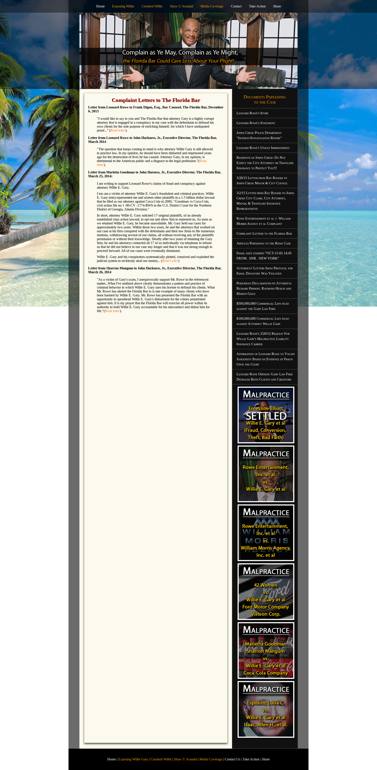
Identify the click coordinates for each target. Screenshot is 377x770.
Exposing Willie (123, 6)
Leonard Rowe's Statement (255, 123)
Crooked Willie (152, 6)
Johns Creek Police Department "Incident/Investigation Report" (259, 135)
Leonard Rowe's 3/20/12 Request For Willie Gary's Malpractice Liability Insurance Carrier (263, 339)
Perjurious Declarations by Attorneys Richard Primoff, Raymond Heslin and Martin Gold (263, 288)
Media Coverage (211, 6)
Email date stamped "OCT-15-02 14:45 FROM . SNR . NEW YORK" (263, 255)
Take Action (257, 6)
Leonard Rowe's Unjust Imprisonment (263, 148)
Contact (236, 6)
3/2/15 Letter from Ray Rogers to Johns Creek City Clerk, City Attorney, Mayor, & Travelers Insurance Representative (265, 200)
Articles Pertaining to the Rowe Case (263, 243)
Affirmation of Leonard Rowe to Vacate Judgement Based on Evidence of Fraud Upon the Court (265, 359)
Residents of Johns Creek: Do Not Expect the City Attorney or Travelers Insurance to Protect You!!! (264, 163)
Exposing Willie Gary (133, 759)
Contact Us (232, 759)
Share (277, 6)
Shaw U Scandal (181, 6)
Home (100, 6)
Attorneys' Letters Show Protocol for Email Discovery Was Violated (264, 270)
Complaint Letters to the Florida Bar (264, 233)
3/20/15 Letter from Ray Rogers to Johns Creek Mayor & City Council (262, 180)
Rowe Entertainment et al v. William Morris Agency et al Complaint (263, 221)
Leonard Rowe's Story (252, 113)
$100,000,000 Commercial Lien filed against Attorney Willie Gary (262, 321)
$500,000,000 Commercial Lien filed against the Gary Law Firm (262, 306)
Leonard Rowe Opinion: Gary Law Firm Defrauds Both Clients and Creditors (264, 376)
